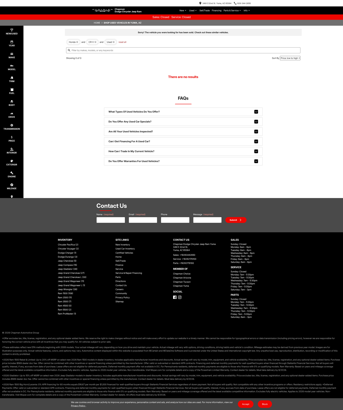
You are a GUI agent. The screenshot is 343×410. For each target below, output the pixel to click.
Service (119, 269)
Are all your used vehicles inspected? (131, 131)
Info (246, 10)
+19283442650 (187, 255)
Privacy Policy (122, 297)
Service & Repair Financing (128, 273)
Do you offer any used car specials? (130, 121)
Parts (118, 277)
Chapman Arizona (182, 277)
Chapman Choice (181, 273)
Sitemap (119, 301)
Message (203, 214)
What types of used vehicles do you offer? (134, 111)
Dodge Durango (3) (67, 256)
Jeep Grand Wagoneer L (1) (71, 285)
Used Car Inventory (125, 248)
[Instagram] (180, 297)
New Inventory (122, 244)
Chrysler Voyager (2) (68, 248)
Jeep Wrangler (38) (67, 289)
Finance (119, 265)
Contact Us (121, 285)
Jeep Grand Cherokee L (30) (72, 277)
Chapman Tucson (182, 281)
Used (191, 10)
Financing (216, 10)
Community (121, 293)
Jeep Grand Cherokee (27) (71, 273)
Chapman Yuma (181, 285)
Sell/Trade (205, 10)
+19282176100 (189, 259)
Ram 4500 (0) (65, 305)
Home (97, 22)
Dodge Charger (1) (67, 252)
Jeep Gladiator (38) (67, 269)
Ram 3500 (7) (64, 301)
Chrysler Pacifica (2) (68, 244)
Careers (119, 289)
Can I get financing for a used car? (129, 141)
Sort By (275, 58)
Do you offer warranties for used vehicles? (134, 161)
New (182, 10)
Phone (164, 214)
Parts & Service (231, 10)
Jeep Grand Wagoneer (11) (71, 281)
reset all (122, 42)
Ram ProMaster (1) (67, 313)
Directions (120, 281)
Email (137, 214)
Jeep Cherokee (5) (67, 260)
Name (105, 214)
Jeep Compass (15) (67, 265)
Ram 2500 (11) (65, 297)
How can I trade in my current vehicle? (131, 151)
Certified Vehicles (124, 252)
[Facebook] (175, 297)
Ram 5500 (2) (64, 309)
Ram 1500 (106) (65, 293)
